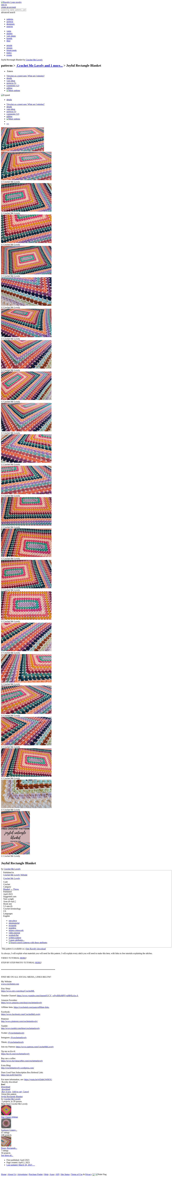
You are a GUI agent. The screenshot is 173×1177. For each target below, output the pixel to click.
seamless (12, 928)
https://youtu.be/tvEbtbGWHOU (38, 1079)
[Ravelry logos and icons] (93, 1174)
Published (7, 891)
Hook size (7, 904)
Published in (8, 872)
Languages (8, 913)
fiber (8, 41)
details (9, 78)
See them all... (7, 1155)
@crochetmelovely (16, 1033)
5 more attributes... (16, 940)
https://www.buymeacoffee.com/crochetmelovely (22, 1061)
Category (7, 887)
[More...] (13, 90)
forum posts (11, 50)
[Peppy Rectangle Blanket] (6, 1146)
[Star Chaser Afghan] (6, 1114)
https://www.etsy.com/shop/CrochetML (18, 991)
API (57, 1174)
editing (9, 88)
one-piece (13, 920)
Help (46, 1174)
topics (8, 53)
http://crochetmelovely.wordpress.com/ (17, 1068)
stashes (9, 33)
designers (10, 24)
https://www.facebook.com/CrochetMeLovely (20, 1014)
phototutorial (14, 923)
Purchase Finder (36, 1174)
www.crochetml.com (10, 984)
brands (9, 38)
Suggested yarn (9, 896)
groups (9, 48)
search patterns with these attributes (32, 942)
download (6, 1089)
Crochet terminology (12, 909)
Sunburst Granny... (9, 1130)
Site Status (65, 1174)
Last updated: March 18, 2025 (20, 1165)
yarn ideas (10, 81)
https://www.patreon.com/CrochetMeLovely (35, 1047)
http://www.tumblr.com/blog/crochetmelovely (20, 1028)
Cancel (25, 1092)
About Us (12, 1174)
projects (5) (11, 83)
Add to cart (17, 1092)
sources (9, 26)
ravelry (19, 2)
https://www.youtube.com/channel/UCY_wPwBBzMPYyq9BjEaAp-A (47, 995)
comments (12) (12, 85)
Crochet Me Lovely (34, 60)
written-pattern (15, 938)
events (9, 55)
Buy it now (6, 1092)
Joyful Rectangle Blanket (12, 1096)
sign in (4, 5)
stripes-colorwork (16, 930)
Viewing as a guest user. (25, 76)
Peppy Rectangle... (9, 1148)
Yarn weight (8, 899)
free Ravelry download (36, 949)
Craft (5, 882)
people (9, 45)
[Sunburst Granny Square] (6, 1128)
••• (7, 124)
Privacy (88, 1174)
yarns (8, 31)
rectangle (12, 925)
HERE (23, 958)
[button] (5, 1087)
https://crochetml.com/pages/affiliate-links (31, 1007)
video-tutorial (14, 933)
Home (3, 1174)
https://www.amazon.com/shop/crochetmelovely (21, 1002)
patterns (9, 19)
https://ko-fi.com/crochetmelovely (15, 1054)
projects (9, 21)
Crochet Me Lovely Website (15, 875)
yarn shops (11, 36)
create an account (8, 7)
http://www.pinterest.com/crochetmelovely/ (19, 1021)
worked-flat (14, 935)
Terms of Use (77, 1174)
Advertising (22, 1174)
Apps (52, 1174)
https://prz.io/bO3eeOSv (11, 1075)
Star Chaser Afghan (9, 1117)
